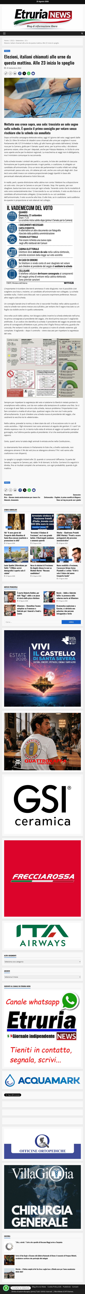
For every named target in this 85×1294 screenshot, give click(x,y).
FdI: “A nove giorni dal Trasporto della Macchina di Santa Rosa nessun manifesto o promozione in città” (16, 536)
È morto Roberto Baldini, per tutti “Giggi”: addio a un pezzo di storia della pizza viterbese (10, 597)
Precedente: (22, 497)
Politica (7, 51)
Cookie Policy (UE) (54, 1287)
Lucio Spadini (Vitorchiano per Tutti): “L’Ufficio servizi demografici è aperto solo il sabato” (15, 569)
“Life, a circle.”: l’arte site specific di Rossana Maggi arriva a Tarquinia (39, 1242)
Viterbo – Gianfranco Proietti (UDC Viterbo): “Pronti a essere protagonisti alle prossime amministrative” (69, 536)
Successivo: (62, 497)
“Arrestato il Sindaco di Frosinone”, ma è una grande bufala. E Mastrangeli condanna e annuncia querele (42, 536)
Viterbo (67, 527)
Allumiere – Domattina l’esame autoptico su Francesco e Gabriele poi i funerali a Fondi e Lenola (10, 610)
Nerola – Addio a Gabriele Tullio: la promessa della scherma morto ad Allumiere (49, 597)
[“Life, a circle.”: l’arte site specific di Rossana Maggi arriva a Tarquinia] (9, 1247)
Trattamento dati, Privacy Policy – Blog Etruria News (26, 1287)
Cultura (7, 1236)
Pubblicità (67, 1287)
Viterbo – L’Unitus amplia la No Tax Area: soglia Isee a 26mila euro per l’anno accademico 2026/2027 (45, 1270)
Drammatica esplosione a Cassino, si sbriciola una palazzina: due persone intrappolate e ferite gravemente (49, 610)
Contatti (75, 1287)
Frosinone (36, 527)
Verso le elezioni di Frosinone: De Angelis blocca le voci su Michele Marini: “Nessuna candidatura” (41, 569)
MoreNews (58, 1291)
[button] (4, 33)
